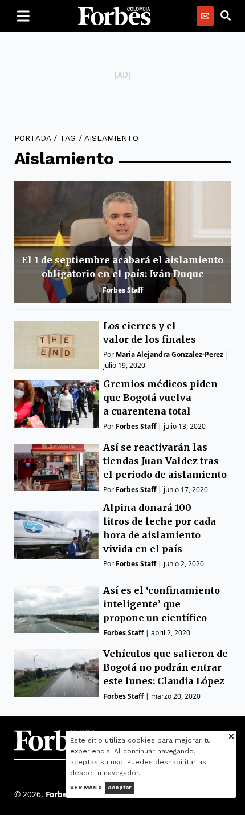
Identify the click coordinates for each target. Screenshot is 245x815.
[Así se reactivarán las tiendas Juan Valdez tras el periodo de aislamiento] (56, 467)
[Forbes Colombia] (114, 16)
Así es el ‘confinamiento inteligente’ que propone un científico (161, 604)
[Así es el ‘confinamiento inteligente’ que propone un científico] (56, 609)
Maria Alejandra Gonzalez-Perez (169, 354)
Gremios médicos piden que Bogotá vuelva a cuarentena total (160, 397)
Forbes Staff (123, 290)
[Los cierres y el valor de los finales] (56, 344)
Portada (32, 138)
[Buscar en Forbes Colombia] (225, 16)
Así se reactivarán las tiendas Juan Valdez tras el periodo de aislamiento (165, 460)
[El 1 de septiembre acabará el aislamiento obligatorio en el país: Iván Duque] (122, 242)
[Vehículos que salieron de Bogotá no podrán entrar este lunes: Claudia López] (56, 672)
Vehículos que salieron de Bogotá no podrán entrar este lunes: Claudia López (165, 667)
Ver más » (86, 787)
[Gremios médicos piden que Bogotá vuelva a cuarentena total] (56, 404)
